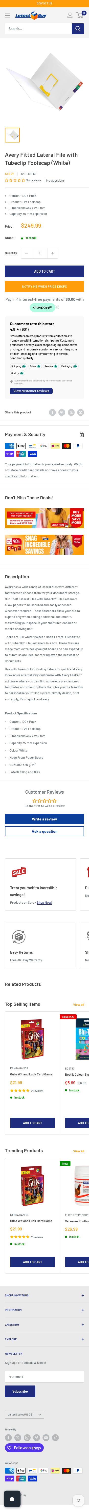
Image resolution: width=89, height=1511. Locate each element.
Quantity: (11, 253)
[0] (80, 15)
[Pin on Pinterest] (61, 412)
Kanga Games (19, 1068)
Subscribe (20, 1391)
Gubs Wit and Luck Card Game (31, 1074)
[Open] (12, 1499)
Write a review (44, 819)
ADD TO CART (44, 271)
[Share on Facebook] (52, 412)
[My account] (69, 15)
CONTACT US (44, 3)
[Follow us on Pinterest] (36, 1437)
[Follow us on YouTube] (46, 1437)
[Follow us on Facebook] (8, 1437)
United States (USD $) (20, 1414)
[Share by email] (80, 412)
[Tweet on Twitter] (71, 412)
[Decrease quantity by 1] (26, 253)
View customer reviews (31, 391)
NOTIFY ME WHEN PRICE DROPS (44, 286)
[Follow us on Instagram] (27, 1437)
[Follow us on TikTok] (55, 1437)
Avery (9, 173)
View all (78, 1005)
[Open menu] (7, 15)
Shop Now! (44, 902)
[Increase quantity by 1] (52, 253)
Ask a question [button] (45, 831)
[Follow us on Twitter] (17, 1437)
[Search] (78, 28)
